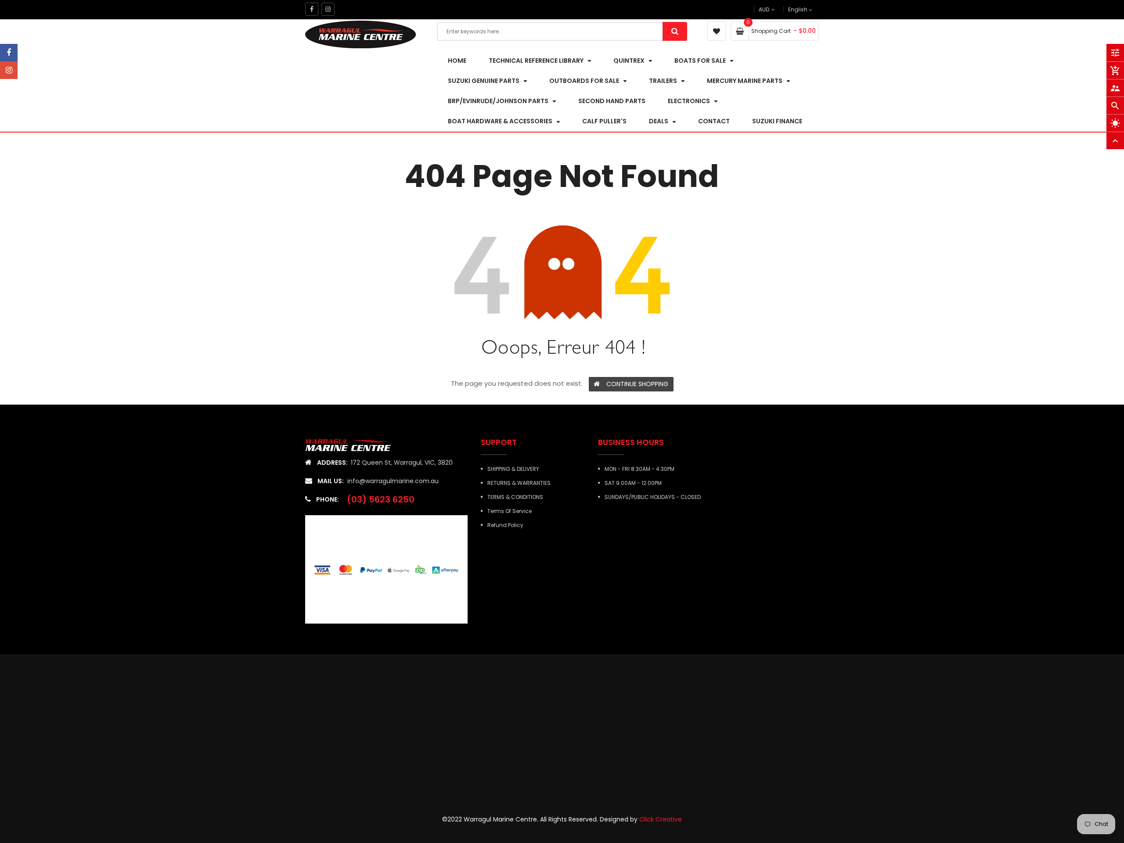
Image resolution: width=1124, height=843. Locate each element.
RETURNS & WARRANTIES (519, 483)
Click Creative (660, 819)
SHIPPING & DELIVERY (513, 469)
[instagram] (9, 70)
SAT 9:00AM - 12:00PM (633, 483)
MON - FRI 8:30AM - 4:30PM (639, 469)
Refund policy (505, 525)
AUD (778, 9)
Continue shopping (637, 384)
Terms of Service (509, 511)
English (798, 9)
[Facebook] (9, 52)
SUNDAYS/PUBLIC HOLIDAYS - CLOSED (653, 497)
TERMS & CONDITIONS (515, 497)
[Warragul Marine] (354, 445)
